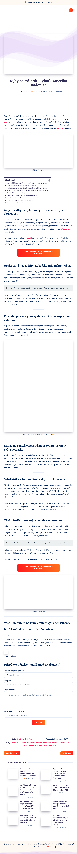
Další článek (67, 753)
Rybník (52, 119)
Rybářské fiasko (58, 743)
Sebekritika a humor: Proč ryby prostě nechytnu (23, 193)
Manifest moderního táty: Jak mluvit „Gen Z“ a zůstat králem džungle (61, 820)
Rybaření (39, 743)
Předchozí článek (12, 753)
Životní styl (21, 739)
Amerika (66, 229)
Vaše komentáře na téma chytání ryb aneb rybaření (24, 198)
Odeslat (38, 722)
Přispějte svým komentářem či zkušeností (21, 203)
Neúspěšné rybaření (19, 743)
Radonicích (9, 122)
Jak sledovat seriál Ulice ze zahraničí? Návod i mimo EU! (61, 787)
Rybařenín (47, 743)
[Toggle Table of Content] (46, 180)
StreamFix (32, 847)
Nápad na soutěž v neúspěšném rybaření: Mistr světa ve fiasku (28, 190)
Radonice (31, 743)
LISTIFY (21, 844)
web (51, 844)
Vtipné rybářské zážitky (46, 745)
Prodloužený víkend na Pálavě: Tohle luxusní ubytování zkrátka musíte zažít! (28, 789)
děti (29, 238)
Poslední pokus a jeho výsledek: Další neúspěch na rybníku (27, 188)
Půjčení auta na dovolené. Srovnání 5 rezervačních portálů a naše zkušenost (61, 773)
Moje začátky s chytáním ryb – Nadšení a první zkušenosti (27, 183)
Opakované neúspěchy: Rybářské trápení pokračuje (24, 186)
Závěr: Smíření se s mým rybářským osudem (22, 195)
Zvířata (29, 739)
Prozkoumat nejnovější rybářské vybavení (38, 253)
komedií (59, 128)
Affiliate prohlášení (56, 91)
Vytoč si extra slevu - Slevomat (40, 2)
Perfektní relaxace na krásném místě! (20, 200)
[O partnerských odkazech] (49, 91)
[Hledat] (71, 10)
